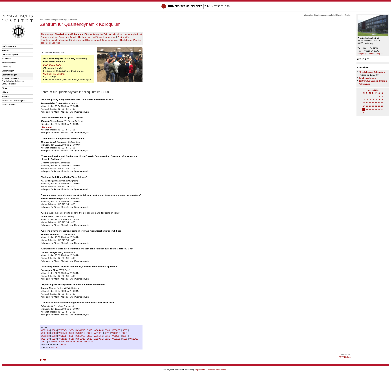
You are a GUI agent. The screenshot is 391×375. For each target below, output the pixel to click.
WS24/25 (71, 341)
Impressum (200, 370)
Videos (5, 92)
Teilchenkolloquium (94, 34)
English (348, 15)
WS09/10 (81, 333)
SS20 (90, 339)
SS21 (107, 339)
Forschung (6, 67)
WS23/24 (53, 341)
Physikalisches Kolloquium (13, 81)
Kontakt (5, 50)
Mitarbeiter (6, 58)
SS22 (125, 339)
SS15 (90, 336)
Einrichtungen (8, 71)
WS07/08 (45, 333)
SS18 (54, 339)
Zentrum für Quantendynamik (15, 100)
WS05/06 (98, 330)
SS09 (72, 333)
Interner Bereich (9, 104)
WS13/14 (63, 336)
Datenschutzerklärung (216, 370)
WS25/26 (88, 341)
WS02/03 (45, 330)
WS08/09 (63, 333)
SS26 (63, 344)
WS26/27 (55, 347)
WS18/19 (63, 339)
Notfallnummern (9, 46)
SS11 (107, 333)
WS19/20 (81, 339)
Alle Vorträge (47, 34)
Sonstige (56, 43)
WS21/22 (116, 339)
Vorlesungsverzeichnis (325, 15)
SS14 (72, 336)
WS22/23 (134, 339)
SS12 (125, 333)
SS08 (54, 333)
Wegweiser (309, 15)
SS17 (125, 336)
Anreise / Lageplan (10, 54)
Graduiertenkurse (9, 84)
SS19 (72, 339)
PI (41, 20)
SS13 (54, 336)
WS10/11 (98, 333)
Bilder (4, 88)
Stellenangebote (9, 63)
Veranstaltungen (9, 75)
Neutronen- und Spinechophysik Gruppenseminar (94, 40)
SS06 (107, 330)
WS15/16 (98, 336)
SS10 (90, 333)
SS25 (80, 341)
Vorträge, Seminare (10, 78)
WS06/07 (116, 330)
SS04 (72, 330)
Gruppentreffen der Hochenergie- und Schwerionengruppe (87, 37)
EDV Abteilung (345, 357)
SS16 (107, 336)
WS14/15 (81, 336)
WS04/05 (81, 330)
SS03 (54, 330)
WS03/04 (63, 330)
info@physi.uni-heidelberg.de (370, 53)
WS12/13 (45, 336)
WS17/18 (45, 339)
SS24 (62, 341)
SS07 (125, 330)
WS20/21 (98, 339)
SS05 (90, 330)
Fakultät (5, 96)
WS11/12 (116, 333)
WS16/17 (116, 336)
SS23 (44, 341)
